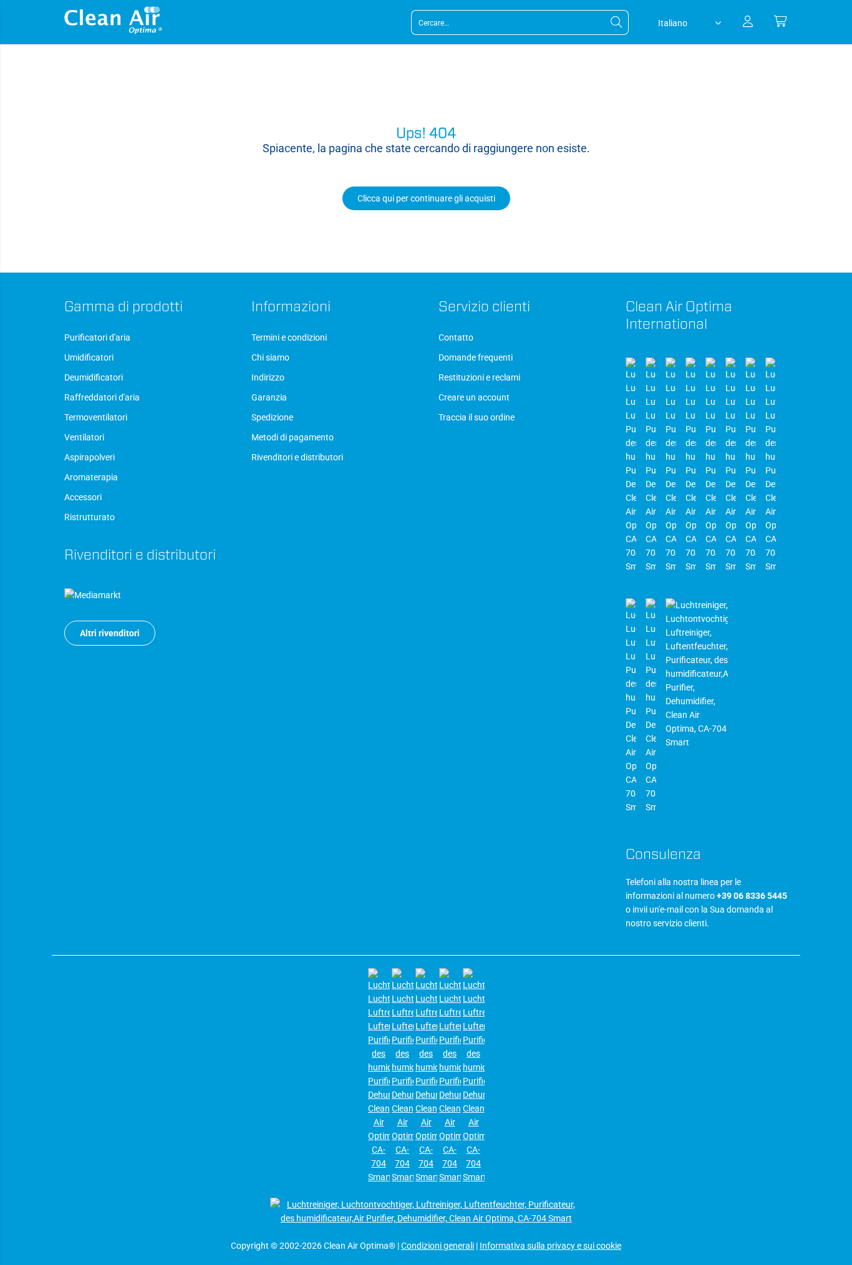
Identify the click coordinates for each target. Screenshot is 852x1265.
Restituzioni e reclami (479, 377)
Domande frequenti (475, 357)
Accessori (83, 497)
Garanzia (269, 397)
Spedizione (272, 417)
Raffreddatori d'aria (102, 397)
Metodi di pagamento (292, 437)
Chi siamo (270, 357)
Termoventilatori (95, 417)
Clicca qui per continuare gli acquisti (426, 198)
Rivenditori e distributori (297, 457)
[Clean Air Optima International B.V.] (113, 31)
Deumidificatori (93, 377)
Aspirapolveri (89, 457)
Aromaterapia (91, 477)
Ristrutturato (89, 517)
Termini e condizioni (289, 337)
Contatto (455, 337)
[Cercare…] (616, 22)
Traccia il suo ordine (476, 417)
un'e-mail (666, 909)
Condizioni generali (437, 1246)
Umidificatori (89, 357)
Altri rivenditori (110, 633)
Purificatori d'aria (97, 337)
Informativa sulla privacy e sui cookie (550, 1246)
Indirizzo (267, 377)
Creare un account (474, 397)
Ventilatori (84, 437)
